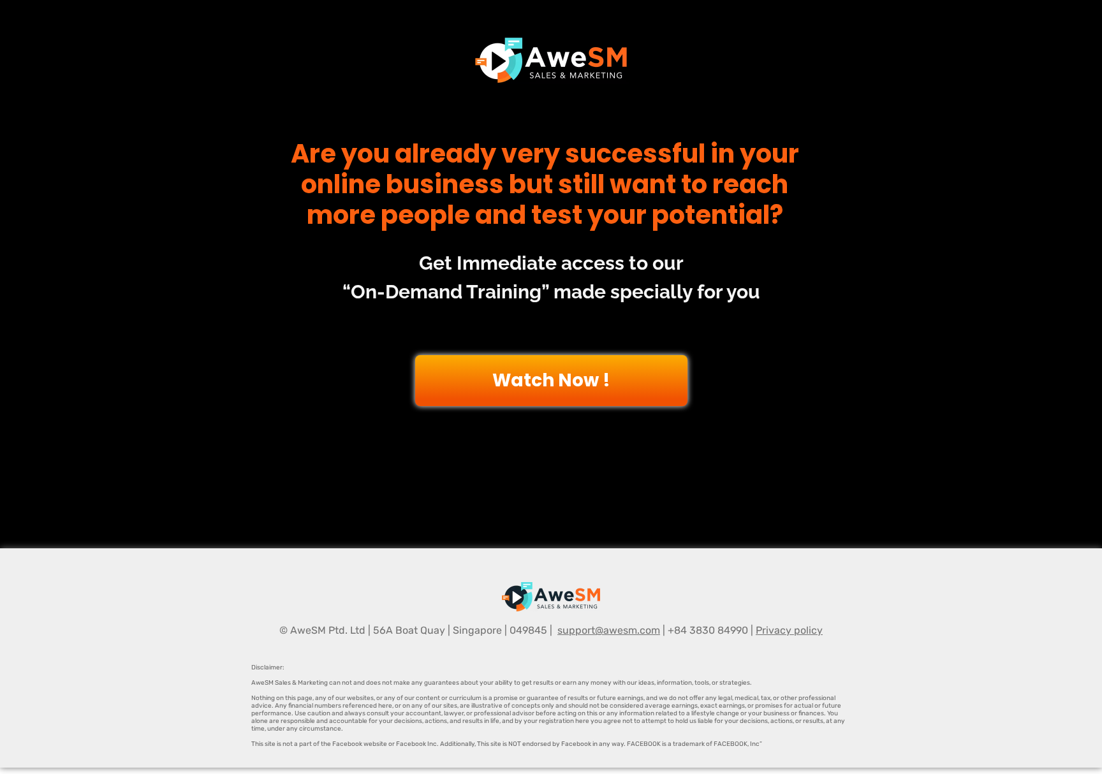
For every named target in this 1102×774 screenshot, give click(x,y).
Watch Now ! (551, 380)
